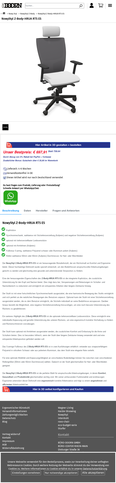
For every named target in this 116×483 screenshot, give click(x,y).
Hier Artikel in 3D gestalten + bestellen (58, 144)
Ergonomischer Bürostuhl (16, 407)
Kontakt (6, 437)
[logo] (12, 7)
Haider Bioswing (67, 411)
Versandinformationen (14, 411)
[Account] (92, 7)
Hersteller (42, 210)
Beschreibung (10, 210)
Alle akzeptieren (93, 472)
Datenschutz (9, 418)
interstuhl (63, 418)
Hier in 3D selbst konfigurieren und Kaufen (58, 389)
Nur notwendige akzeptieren (61, 472)
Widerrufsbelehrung (13, 448)
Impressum (8, 441)
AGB (4, 444)
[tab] (10, 210)
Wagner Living (65, 407)
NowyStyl (63, 414)
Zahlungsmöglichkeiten (15, 414)
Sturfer (62, 428)
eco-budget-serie (67, 425)
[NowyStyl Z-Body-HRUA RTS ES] (58, 72)
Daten (27, 210)
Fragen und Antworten (66, 210)
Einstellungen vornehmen (26, 472)
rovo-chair (63, 421)
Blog (4, 421)
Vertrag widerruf (11, 434)
